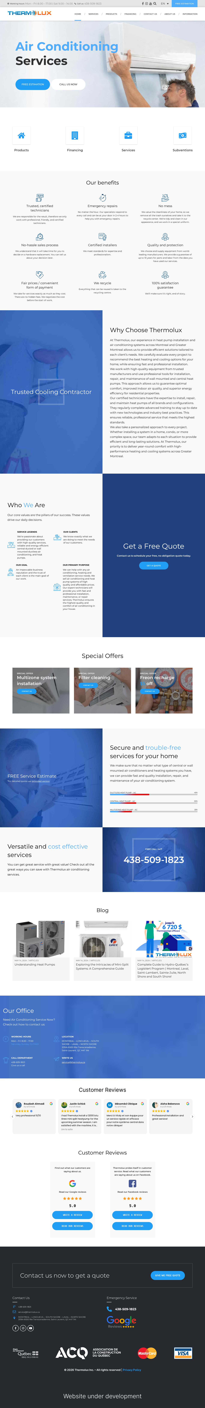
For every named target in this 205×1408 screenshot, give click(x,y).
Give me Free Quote (167, 1275)
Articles (34, 960)
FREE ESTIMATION (184, 3)
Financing (130, 14)
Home (78, 14)
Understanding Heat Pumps (35, 964)
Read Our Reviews (72, 1226)
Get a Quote (154, 565)
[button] (192, 1116)
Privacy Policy (132, 1369)
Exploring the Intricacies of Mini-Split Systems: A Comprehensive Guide (102, 966)
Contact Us (150, 14)
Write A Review (72, 1214)
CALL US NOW (68, 84)
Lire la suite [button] (21, 1129)
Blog (102, 910)
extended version (41, 781)
